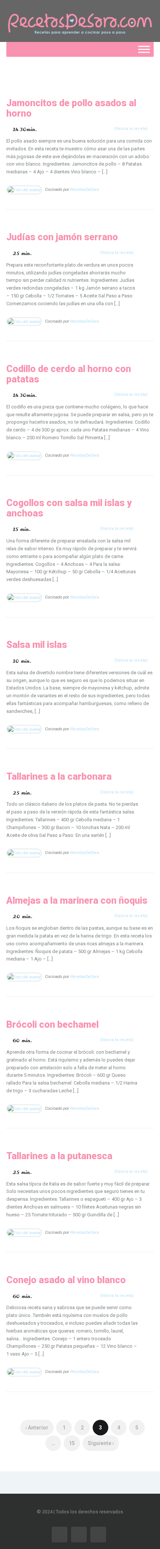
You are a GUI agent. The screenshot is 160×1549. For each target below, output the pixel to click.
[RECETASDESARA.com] (80, 21)
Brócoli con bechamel (52, 1024)
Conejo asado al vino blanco (66, 1280)
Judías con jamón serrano (62, 237)
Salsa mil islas (36, 644)
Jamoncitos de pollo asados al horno (71, 108)
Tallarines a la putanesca (59, 1156)
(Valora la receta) (131, 128)
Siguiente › (101, 1443)
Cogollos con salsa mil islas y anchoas (69, 508)
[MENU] (144, 49)
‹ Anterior (36, 1428)
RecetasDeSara (84, 189)
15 (72, 1443)
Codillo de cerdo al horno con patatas (68, 374)
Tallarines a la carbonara (59, 776)
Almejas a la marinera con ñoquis (76, 900)
